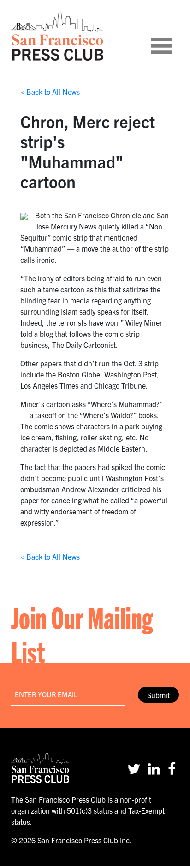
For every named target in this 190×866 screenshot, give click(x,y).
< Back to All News (50, 91)
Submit (158, 694)
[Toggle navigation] (173, 36)
